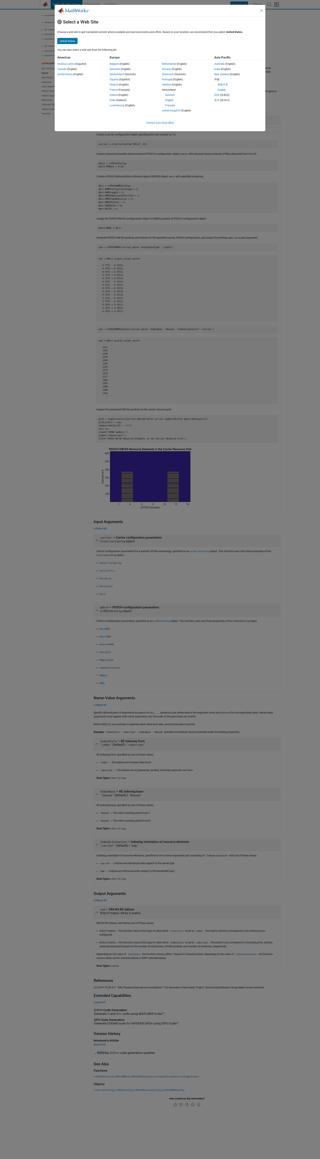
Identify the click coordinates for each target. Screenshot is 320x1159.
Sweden (166, 84)
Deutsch (170, 94)
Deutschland (117, 74)
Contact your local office (160, 122)
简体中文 (223, 84)
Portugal (167, 79)
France (114, 89)
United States (65, 74)
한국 (216, 100)
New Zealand (221, 74)
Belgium (114, 63)
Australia (219, 63)
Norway (166, 69)
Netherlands (169, 63)
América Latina (66, 63)
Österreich (168, 74)
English (169, 100)
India (217, 69)
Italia (112, 100)
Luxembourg (117, 105)
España (114, 79)
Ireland (114, 94)
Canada (61, 69)
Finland (114, 84)
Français (170, 105)
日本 (216, 94)
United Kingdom (171, 110)
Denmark (115, 69)
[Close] (261, 10)
